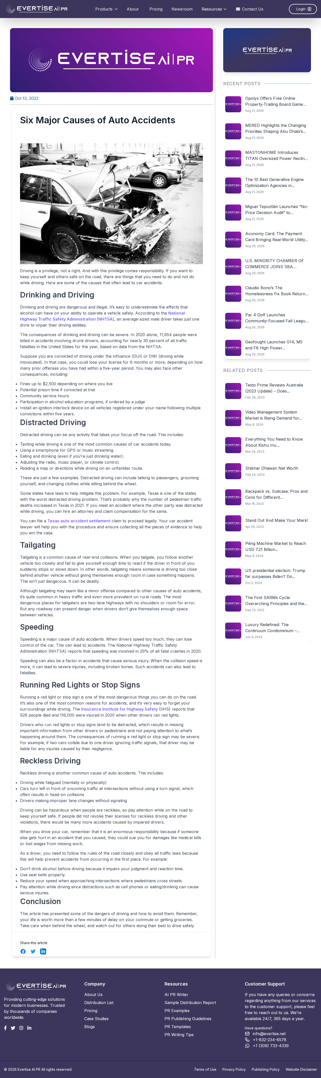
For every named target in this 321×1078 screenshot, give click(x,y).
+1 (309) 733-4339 (271, 1045)
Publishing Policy (266, 1069)
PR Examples (177, 1010)
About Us (93, 994)
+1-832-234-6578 (269, 1039)
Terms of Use (205, 1069)
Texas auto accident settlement (78, 520)
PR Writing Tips (179, 1034)
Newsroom (182, 9)
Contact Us (252, 9)
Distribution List (98, 1002)
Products (104, 9)
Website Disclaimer (301, 1069)
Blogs (89, 1026)
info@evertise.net (269, 1033)
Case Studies (96, 1018)
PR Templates (178, 1026)
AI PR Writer (176, 994)
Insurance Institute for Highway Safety (119, 709)
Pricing (156, 9)
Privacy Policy (234, 1069)
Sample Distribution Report (190, 1002)
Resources (212, 9)
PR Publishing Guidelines (188, 1018)
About (132, 9)
